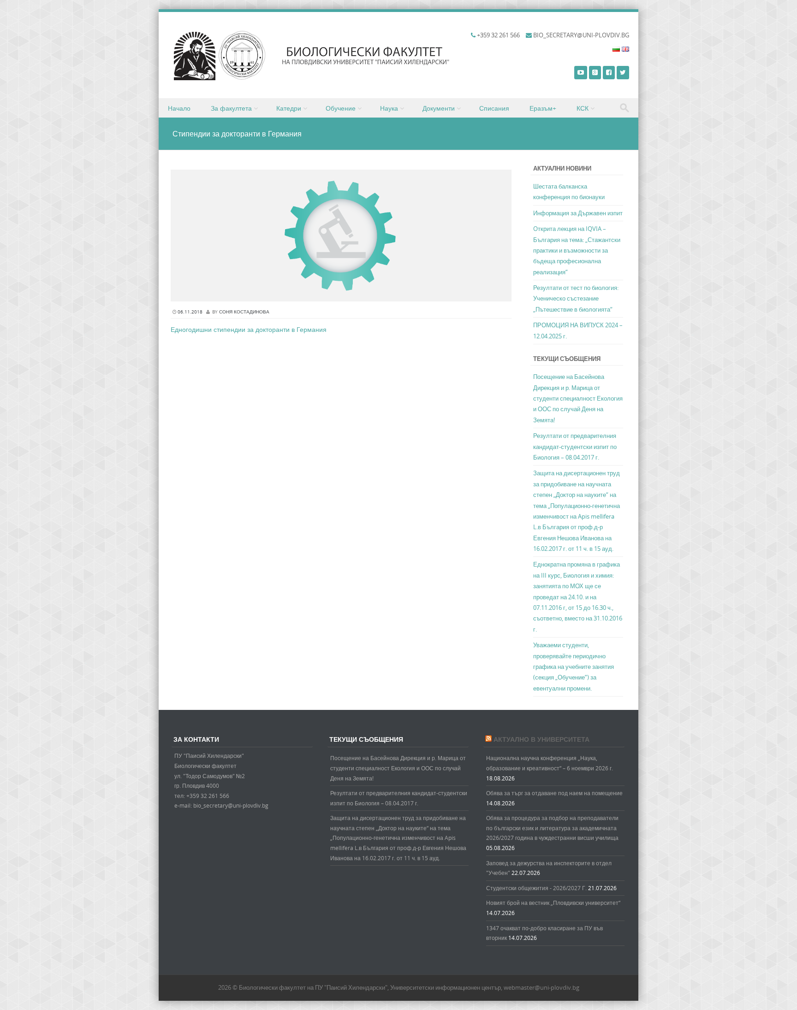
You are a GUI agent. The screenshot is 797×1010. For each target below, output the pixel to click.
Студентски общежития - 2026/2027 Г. (536, 888)
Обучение (341, 108)
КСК (583, 108)
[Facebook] (608, 72)
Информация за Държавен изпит (578, 213)
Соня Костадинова (244, 312)
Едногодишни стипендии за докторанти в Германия (249, 329)
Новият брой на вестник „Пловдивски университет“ (553, 902)
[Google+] (595, 72)
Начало (179, 108)
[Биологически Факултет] (334, 77)
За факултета (231, 108)
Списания (494, 108)
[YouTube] (581, 72)
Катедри (288, 108)
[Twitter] (623, 72)
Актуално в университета (541, 739)
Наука (389, 108)
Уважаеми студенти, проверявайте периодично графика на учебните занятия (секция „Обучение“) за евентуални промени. (573, 666)
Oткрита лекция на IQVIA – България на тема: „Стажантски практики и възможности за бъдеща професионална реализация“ (576, 250)
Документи (438, 108)
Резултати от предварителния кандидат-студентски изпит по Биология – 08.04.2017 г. (575, 446)
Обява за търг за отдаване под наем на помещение (554, 793)
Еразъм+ (542, 108)
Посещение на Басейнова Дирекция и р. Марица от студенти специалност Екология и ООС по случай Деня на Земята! (578, 398)
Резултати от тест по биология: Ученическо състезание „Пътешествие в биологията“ (576, 298)
